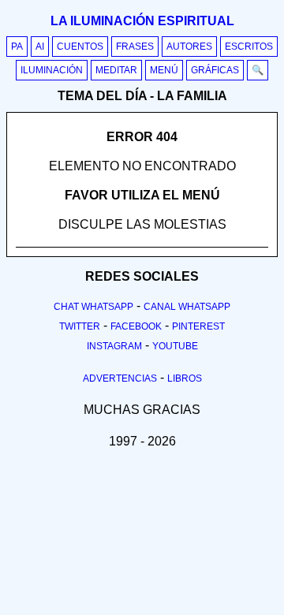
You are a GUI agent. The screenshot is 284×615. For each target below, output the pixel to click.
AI (40, 46)
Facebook (136, 326)
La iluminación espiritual (142, 21)
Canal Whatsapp (187, 306)
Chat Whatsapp (93, 306)
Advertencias (120, 378)
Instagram (114, 346)
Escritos (249, 46)
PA (17, 46)
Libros (184, 378)
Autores (189, 46)
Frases (135, 46)
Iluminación (52, 70)
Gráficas (215, 70)
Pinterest (198, 326)
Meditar (116, 70)
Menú (164, 70)
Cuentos (80, 46)
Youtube (175, 346)
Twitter (79, 326)
